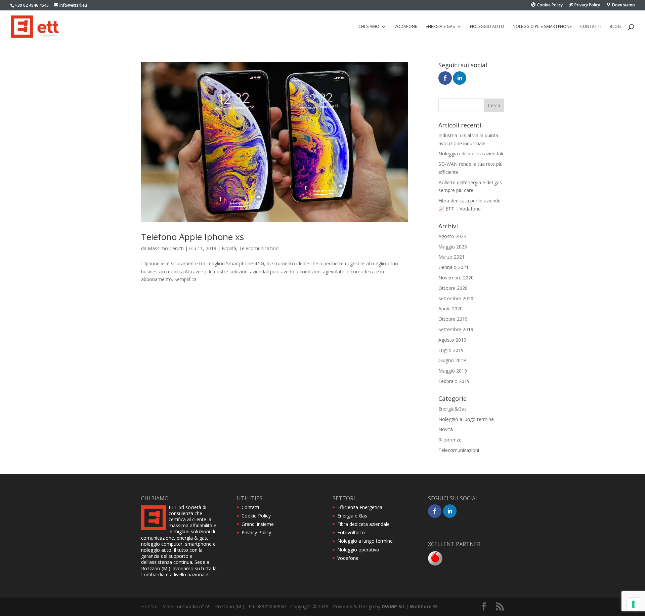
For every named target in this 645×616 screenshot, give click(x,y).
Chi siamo (368, 26)
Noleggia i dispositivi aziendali (470, 153)
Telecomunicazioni (259, 248)
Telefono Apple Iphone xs (192, 237)
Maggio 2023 (452, 246)
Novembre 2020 (456, 277)
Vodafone (405, 26)
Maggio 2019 (452, 371)
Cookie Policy (256, 515)
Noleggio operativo (358, 549)
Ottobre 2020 (453, 288)
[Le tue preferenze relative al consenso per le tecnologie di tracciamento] (633, 604)
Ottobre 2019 (453, 319)
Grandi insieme (258, 524)
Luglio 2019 (451, 350)
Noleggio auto (487, 26)
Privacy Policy (256, 532)
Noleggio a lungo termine (466, 419)
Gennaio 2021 (453, 267)
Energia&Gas (452, 409)
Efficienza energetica (359, 507)
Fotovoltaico (351, 532)
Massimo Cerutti (166, 248)
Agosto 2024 (452, 236)
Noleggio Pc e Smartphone (542, 26)
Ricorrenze (450, 439)
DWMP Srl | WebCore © (409, 606)
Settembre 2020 (455, 298)
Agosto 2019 (452, 340)
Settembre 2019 (455, 329)
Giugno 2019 (452, 360)
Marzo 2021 (451, 257)
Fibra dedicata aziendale (363, 524)
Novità (229, 248)
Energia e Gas (352, 515)
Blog (615, 26)
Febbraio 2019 (454, 381)
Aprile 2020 (450, 308)
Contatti (590, 26)
